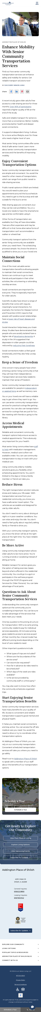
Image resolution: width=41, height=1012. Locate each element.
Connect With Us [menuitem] (10, 960)
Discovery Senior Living (14, 85)
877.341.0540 (20, 975)
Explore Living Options (20, 845)
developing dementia (23, 336)
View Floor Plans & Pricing (20, 838)
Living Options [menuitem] (9, 948)
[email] (27, 91)
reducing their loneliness (24, 346)
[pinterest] (22, 91)
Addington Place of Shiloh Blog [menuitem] (17, 956)
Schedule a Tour (20, 810)
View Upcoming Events (20, 851)
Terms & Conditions (20, 984)
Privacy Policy (20, 980)
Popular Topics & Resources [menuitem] (15, 952)
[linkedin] (16, 91)
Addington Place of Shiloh (25, 759)
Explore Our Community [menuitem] (13, 944)
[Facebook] (20, 995)
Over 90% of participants (20, 107)
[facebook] (11, 91)
